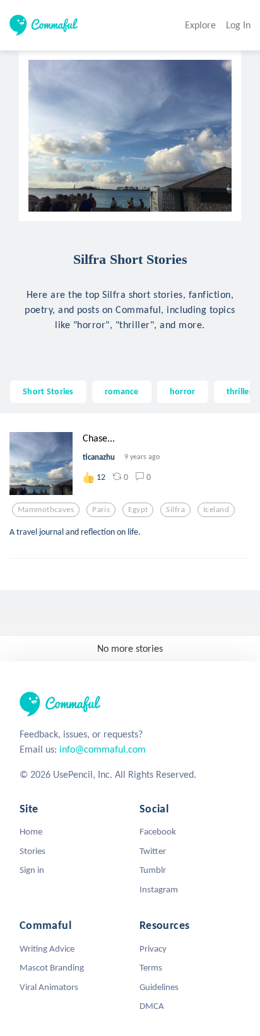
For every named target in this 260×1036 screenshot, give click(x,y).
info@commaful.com (102, 749)
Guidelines (159, 987)
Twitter (152, 851)
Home (31, 831)
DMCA (151, 1005)
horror (183, 391)
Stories (32, 851)
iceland (216, 509)
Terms (150, 967)
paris (101, 509)
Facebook (157, 831)
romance (122, 391)
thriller (239, 391)
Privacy (153, 948)
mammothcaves (46, 509)
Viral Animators (49, 987)
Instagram (158, 889)
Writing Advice (47, 948)
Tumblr (152, 869)
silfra (175, 509)
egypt (138, 509)
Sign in (32, 869)
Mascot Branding (52, 967)
